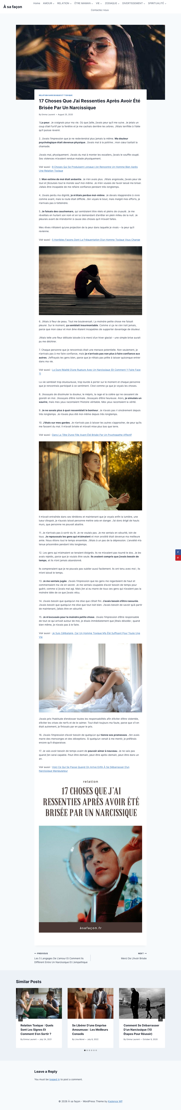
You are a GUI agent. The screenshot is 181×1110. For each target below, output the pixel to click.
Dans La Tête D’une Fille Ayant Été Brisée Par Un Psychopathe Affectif (92, 434)
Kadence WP (115, 1101)
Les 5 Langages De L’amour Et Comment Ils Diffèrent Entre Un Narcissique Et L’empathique (61, 958)
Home (36, 3)
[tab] (85, 1050)
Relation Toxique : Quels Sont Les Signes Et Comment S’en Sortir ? (37, 1030)
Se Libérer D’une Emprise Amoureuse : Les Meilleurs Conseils (90, 1030)
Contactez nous (100, 10)
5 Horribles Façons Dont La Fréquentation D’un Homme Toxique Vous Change (96, 239)
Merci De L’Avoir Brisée (134, 956)
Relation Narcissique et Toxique (55, 95)
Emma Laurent (48, 114)
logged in (54, 1079)
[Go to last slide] (20, 1018)
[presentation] (39, 1003)
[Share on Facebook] (178, 552)
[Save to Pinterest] (178, 558)
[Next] (160, 1018)
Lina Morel (79, 1039)
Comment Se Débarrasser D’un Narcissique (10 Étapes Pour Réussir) (141, 1030)
